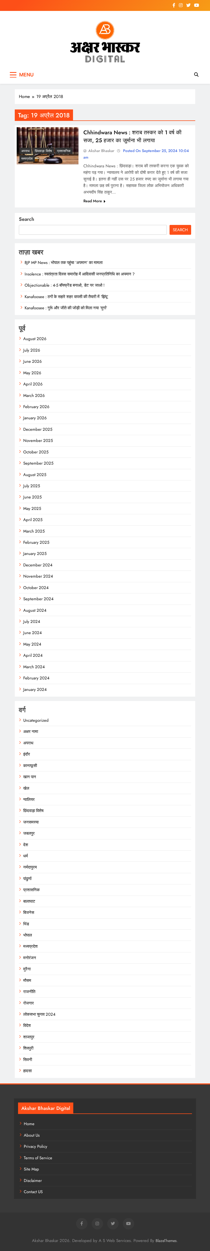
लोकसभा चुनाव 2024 (39, 1014)
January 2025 (34, 554)
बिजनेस (28, 913)
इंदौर (26, 754)
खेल (26, 788)
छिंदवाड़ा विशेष (43, 150)
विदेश (27, 1026)
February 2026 (36, 407)
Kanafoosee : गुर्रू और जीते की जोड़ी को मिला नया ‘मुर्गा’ (66, 308)
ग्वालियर (29, 800)
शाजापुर (28, 1037)
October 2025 (35, 452)
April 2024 (33, 655)
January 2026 (35, 418)
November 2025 (38, 441)
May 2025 (32, 509)
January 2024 (35, 690)
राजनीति (29, 992)
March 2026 (34, 396)
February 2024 (36, 678)
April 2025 (32, 520)
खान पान (29, 777)
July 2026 (31, 350)
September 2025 (38, 463)
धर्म (25, 856)
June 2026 (32, 361)
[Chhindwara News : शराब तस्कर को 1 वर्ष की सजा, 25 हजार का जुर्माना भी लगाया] (47, 145)
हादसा (27, 1071)
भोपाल (27, 935)
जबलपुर (29, 833)
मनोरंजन (29, 958)
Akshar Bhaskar (101, 150)
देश (25, 845)
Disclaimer (33, 1181)
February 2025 (36, 542)
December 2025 (37, 429)
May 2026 (32, 373)
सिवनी (27, 1060)
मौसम (27, 980)
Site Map (31, 1169)
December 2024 (37, 565)
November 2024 (38, 576)
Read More (92, 201)
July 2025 (31, 486)
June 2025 (32, 497)
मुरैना (27, 969)
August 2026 (34, 339)
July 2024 (31, 622)
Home (29, 1124)
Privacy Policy (35, 1146)
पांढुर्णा (27, 879)
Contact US (33, 1192)
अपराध (25, 150)
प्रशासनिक (64, 150)
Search (26, 219)
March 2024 (34, 667)
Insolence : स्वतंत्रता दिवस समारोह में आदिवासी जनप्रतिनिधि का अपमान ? (80, 274)
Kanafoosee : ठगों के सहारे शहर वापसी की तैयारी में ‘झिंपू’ (66, 297)
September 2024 (38, 599)
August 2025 (34, 475)
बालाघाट (29, 901)
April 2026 (33, 384)
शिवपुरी (28, 1048)
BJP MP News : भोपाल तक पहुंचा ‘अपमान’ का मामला (64, 263)
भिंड (26, 924)
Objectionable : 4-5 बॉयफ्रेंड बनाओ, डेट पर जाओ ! (64, 285)
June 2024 (32, 633)
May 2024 (32, 644)
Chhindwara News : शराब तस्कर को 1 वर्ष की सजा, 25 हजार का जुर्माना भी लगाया (132, 136)
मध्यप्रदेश (27, 158)
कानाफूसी (30, 766)
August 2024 (34, 610)
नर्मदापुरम (30, 867)
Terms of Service (38, 1158)
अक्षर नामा (30, 732)
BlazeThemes (166, 1240)
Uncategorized (36, 720)
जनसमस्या (31, 822)
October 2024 (36, 588)
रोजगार (28, 1003)
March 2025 (34, 531)
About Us (32, 1135)
